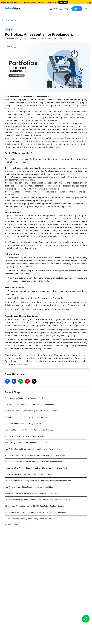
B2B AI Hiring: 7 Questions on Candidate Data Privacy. (26, 443)
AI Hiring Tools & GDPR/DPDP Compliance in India (24, 436)
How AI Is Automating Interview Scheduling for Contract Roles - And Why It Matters (37, 500)
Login (67, 9)
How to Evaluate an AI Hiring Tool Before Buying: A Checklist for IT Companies (35, 512)
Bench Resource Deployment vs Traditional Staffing (25, 398)
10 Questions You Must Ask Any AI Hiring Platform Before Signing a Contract (34, 506)
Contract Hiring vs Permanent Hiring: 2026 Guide (24, 423)
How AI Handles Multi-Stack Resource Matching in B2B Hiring (29, 487)
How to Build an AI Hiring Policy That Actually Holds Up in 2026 (29, 430)
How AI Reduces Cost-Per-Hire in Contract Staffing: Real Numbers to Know (34, 462)
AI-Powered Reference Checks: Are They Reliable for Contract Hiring (32, 493)
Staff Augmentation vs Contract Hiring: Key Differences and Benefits (31, 411)
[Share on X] (34, 381)
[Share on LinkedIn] (14, 381)
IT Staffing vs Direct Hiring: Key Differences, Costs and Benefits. (30, 404)
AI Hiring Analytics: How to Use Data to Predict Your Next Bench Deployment (35, 455)
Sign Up (77, 9)
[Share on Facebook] (7, 381)
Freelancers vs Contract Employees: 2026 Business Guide (27, 417)
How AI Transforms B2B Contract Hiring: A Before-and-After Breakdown (33, 449)
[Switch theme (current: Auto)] (61, 8)
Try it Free (63, 2)
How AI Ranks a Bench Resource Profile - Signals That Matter (29, 474)
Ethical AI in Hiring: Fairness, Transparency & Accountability (28, 519)
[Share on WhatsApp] (20, 381)
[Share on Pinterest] (27, 381)
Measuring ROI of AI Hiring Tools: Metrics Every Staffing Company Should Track (36, 468)
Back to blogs (11, 20)
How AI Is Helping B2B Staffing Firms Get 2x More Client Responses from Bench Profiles (39, 481)
